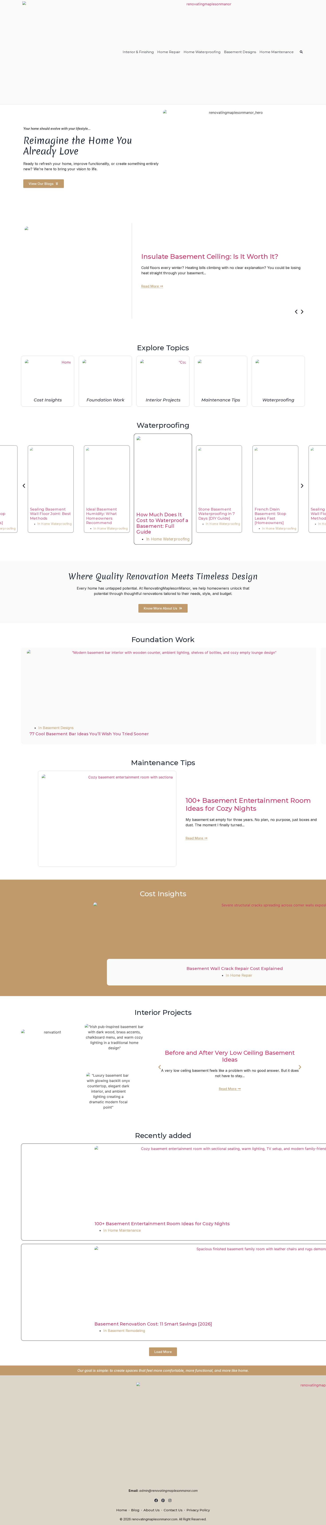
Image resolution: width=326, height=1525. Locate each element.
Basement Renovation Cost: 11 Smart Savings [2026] (153, 1324)
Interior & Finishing (138, 52)
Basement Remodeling (126, 1330)
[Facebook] (156, 1500)
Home (121, 1510)
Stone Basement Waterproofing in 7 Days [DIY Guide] (216, 514)
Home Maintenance (276, 52)
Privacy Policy (198, 1510)
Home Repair (168, 52)
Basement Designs (240, 52)
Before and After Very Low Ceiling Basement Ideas (230, 1056)
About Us (151, 1510)
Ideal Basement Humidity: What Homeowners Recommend (101, 516)
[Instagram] (170, 1500)
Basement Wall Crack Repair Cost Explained (235, 968)
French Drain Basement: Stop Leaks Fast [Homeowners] (270, 516)
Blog (135, 1510)
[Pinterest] (163, 1500)
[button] (296, 311)
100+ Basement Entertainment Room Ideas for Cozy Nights (248, 804)
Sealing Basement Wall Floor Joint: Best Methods (50, 514)
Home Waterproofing (202, 52)
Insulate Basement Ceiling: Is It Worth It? (209, 256)
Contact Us (173, 1510)
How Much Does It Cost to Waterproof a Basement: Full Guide (162, 523)
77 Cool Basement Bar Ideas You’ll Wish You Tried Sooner (89, 734)
